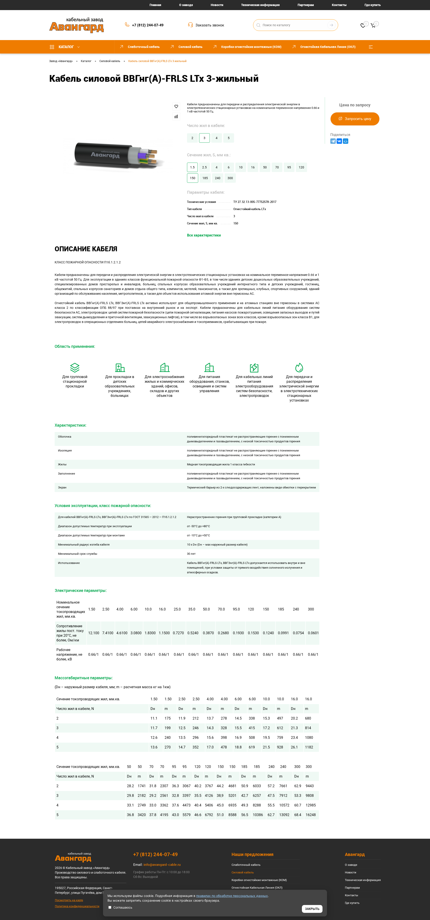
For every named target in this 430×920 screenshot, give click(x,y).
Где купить (373, 5)
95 (289, 167)
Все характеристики (204, 235)
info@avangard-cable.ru (162, 864)
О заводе (186, 5)
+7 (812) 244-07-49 (147, 25)
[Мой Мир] (345, 141)
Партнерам (306, 5)
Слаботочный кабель (246, 864)
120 (301, 167)
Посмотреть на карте (69, 900)
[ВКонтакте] (339, 141)
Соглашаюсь (122, 907)
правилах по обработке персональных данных (232, 896)
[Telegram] (333, 141)
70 (277, 167)
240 (217, 178)
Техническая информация (260, 5)
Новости (217, 5)
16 (253, 167)
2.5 (204, 167)
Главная (155, 5)
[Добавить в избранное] (176, 107)
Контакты (339, 5)
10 (241, 167)
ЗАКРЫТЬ (312, 909)
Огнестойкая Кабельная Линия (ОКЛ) (257, 887)
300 (230, 178)
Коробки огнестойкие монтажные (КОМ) (259, 880)
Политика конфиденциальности (77, 906)
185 (205, 178)
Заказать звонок (210, 25)
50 (265, 167)
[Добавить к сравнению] (176, 116)
